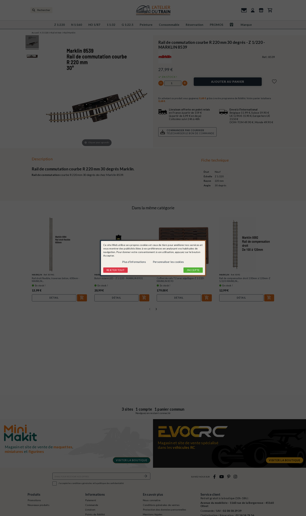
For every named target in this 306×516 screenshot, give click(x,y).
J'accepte (193, 270)
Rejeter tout (115, 270)
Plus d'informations (134, 261)
